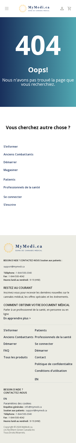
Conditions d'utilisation (51, 371)
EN (36, 379)
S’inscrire (10, 205)
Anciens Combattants (18, 154)
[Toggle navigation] (7, 8)
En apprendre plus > (17, 318)
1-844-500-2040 (24, 272)
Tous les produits (16, 357)
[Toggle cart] (69, 8)
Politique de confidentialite (53, 364)
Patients (9, 179)
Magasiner (11, 170)
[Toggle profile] (62, 8)
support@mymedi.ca (14, 266)
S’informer (11, 146)
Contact (40, 357)
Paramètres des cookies (17, 403)
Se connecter (13, 197)
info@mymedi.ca (33, 406)
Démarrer (10, 162)
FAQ (6, 350)
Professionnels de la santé (22, 187)
